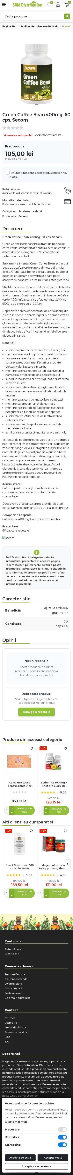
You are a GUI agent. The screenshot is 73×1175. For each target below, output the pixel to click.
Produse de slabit (48, 26)
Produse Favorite (15, 974)
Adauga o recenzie (36, 712)
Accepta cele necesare (36, 1166)
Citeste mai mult (16, 1121)
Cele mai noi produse (17, 997)
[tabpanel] (36, 74)
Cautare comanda (16, 979)
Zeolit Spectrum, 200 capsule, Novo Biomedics (19, 866)
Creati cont (12, 953)
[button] (6, 4)
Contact (10, 1018)
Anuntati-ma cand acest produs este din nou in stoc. (38, 174)
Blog (7, 1036)
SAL (7, 1041)
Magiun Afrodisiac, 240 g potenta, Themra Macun (54, 866)
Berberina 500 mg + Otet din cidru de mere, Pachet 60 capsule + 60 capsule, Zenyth (54, 784)
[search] (67, 16)
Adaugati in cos (24, 810)
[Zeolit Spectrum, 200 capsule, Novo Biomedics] (19, 843)
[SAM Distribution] (27, 4)
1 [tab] (36, 105)
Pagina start (10, 26)
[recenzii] (34, 128)
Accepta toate (53, 1157)
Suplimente (27, 26)
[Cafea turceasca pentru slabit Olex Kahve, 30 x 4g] (19, 761)
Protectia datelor (15, 1027)
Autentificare (13, 949)
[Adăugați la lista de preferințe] (31, 748)
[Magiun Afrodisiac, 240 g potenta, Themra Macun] (53, 843)
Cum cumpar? (13, 988)
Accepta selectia (20, 1157)
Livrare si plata (13, 983)
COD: (38, 135)
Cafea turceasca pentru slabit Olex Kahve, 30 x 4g (19, 784)
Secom (23, 216)
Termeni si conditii (16, 1032)
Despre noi (11, 1022)
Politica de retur (15, 993)
